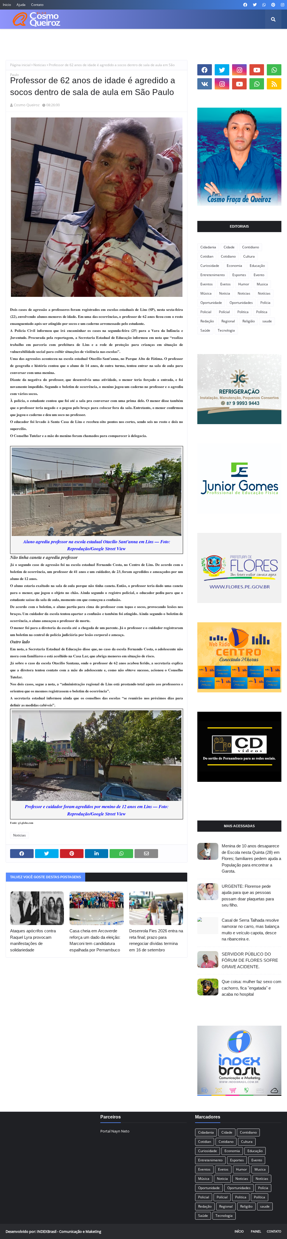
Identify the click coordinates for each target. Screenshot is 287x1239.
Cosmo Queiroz (27, 104)
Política (261, 311)
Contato (37, 4)
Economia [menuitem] (123, 38)
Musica (262, 284)
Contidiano (250, 247)
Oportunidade (211, 302)
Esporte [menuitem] (174, 38)
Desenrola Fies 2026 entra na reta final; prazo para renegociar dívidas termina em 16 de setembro (156, 940)
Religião (248, 321)
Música (206, 293)
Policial (205, 311)
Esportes (239, 274)
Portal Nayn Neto (114, 1131)
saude (267, 321)
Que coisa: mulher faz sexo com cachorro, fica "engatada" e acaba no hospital (251, 988)
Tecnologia (226, 330)
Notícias (264, 293)
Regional (228, 321)
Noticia (224, 293)
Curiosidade (209, 265)
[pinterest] (273, 5)
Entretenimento (212, 274)
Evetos (225, 284)
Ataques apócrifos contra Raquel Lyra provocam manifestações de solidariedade (33, 940)
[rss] (274, 83)
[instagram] (281, 5)
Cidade (229, 247)
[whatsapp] (264, 5)
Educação (257, 265)
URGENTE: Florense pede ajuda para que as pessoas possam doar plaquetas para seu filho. (248, 896)
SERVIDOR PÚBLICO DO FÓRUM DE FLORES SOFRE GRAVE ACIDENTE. (250, 960)
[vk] (204, 83)
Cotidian (206, 256)
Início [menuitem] (15, 38)
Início (239, 1231)
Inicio (7, 4)
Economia (234, 265)
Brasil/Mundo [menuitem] (70, 38)
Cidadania (208, 247)
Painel (256, 1231)
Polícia (265, 302)
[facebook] (245, 5)
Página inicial (20, 65)
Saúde (205, 330)
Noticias (39, 65)
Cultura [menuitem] (99, 38)
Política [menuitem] (217, 38)
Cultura (249, 256)
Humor (243, 284)
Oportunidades (241, 302)
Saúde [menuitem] (238, 38)
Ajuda (21, 4)
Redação (207, 321)
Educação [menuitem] (150, 38)
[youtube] (256, 69)
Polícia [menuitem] (196, 38)
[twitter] (254, 5)
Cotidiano (228, 256)
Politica (243, 311)
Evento (259, 274)
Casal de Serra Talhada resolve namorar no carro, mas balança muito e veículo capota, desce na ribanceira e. (250, 930)
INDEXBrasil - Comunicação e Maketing (69, 1231)
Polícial (224, 311)
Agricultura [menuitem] (38, 38)
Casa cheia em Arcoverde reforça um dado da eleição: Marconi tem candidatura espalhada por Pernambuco (95, 940)
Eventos (206, 284)
